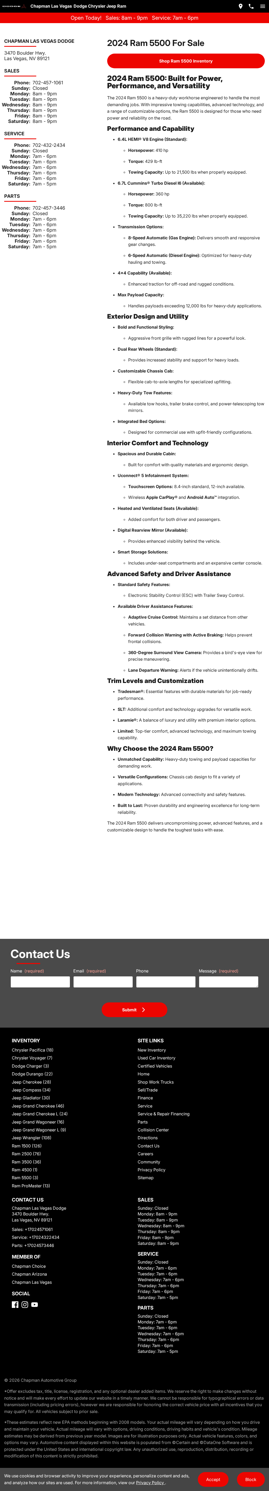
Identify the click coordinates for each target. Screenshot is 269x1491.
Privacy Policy (151, 1169)
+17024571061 (39, 1229)
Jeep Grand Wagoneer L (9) (39, 1129)
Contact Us (148, 1145)
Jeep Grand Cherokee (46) (38, 1106)
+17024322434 (44, 1237)
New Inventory (152, 1050)
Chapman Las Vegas (32, 1282)
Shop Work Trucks (156, 1082)
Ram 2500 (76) (26, 1153)
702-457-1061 (48, 82)
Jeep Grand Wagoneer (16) (38, 1122)
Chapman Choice (29, 1266)
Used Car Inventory (156, 1057)
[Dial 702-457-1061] (251, 6)
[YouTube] (34, 1304)
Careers (145, 1153)
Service (145, 1106)
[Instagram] (24, 1304)
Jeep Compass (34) (31, 1090)
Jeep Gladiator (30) (31, 1097)
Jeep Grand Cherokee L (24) (40, 1113)
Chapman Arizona (29, 1274)
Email (89, 971)
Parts (143, 1122)
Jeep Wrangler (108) (31, 1137)
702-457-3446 (49, 208)
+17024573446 (39, 1245)
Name (27, 971)
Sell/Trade (148, 1090)
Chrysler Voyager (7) (32, 1057)
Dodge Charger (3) (30, 1066)
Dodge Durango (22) (32, 1073)
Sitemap (146, 1177)
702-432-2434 (49, 145)
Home (143, 1073)
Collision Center (153, 1129)
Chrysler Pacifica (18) (33, 1050)
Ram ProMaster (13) (31, 1185)
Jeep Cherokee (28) (31, 1082)
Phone (142, 971)
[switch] (262, 6)
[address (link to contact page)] (240, 6)
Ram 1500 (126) (27, 1145)
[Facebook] (15, 1304)
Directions (148, 1137)
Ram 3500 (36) (26, 1161)
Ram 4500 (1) (25, 1169)
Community (149, 1161)
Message (219, 971)
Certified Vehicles (155, 1066)
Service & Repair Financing (164, 1113)
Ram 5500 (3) (25, 1177)
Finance (145, 1097)
